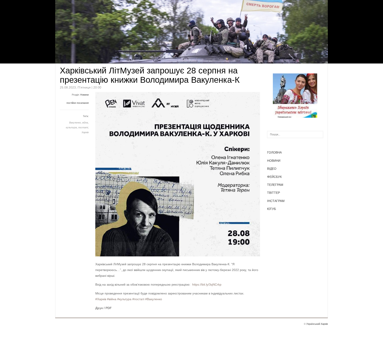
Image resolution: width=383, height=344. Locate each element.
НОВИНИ (273, 160)
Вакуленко (75, 122)
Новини (84, 94)
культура (71, 127)
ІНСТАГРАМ (276, 201)
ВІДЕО (271, 168)
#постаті (138, 299)
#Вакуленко (153, 299)
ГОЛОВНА (274, 152)
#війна (111, 299)
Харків (85, 132)
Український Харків (317, 324)
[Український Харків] (295, 116)
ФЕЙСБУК (274, 177)
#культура (124, 299)
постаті (83, 127)
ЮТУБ (271, 209)
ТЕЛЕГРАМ (275, 184)
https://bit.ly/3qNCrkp (206, 284)
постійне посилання (77, 103)
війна (85, 122)
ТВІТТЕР (273, 192)
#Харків (100, 299)
